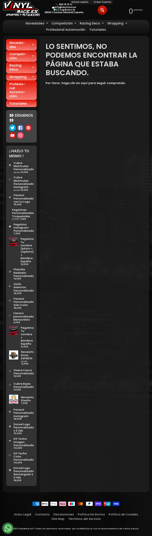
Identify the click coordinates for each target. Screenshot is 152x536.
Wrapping (117, 23)
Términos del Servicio (84, 519)
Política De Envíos (91, 514)
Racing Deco (92, 23)
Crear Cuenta (102, 2)
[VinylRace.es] (21, 8)
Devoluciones (63, 514)
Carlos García (130, 528)
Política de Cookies (123, 514)
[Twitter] (12, 127)
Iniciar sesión (80, 2)
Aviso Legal (22, 514)
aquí (84, 83)
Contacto (42, 514)
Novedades (37, 23)
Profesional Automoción (65, 29)
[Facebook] (20, 127)
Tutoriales (97, 29)
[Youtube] (12, 135)
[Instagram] (20, 135)
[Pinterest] (28, 127)
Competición (64, 23)
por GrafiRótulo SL (82, 528)
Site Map (58, 519)
